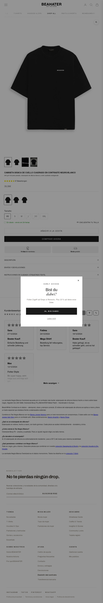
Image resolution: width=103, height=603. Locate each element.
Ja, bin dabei (51, 311)
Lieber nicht (51, 319)
